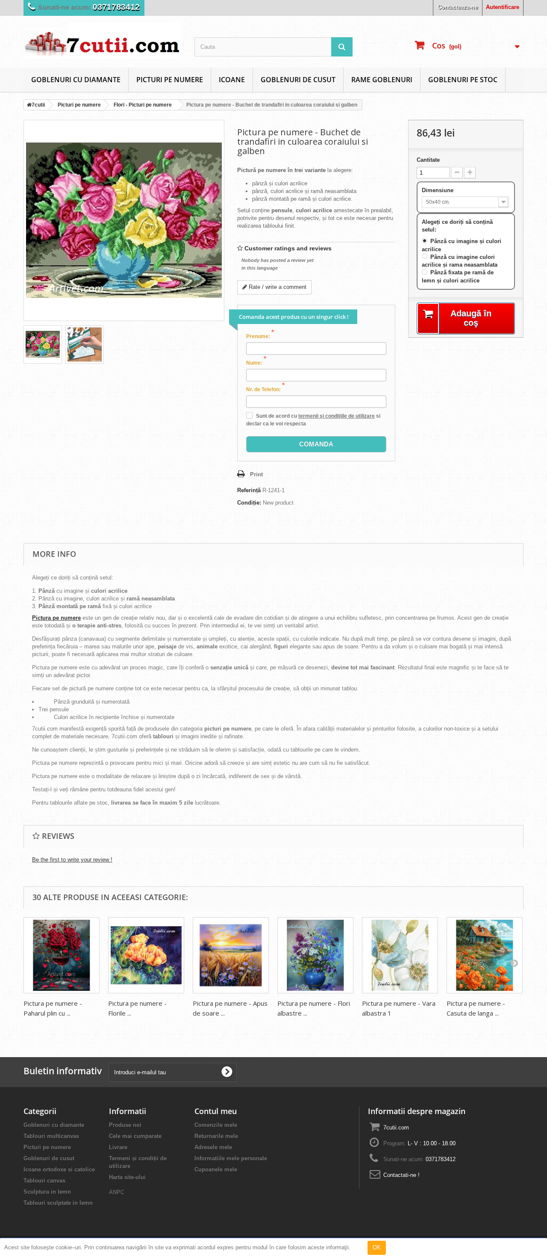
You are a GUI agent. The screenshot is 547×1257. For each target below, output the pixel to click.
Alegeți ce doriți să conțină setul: (457, 226)
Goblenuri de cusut (298, 79)
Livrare (118, 1147)
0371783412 (116, 7)
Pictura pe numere (56, 618)
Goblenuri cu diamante (76, 79)
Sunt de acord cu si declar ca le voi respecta (313, 420)
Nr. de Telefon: (265, 389)
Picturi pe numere (169, 79)
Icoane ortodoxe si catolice (59, 1169)
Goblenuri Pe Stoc (462, 79)
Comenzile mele (215, 1125)
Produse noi (125, 1125)
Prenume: (260, 336)
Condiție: (249, 502)
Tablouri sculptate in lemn (58, 1203)
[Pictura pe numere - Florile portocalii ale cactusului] (146, 955)
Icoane (232, 79)
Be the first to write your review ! (72, 859)
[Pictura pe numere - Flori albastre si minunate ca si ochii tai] (315, 955)
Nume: (256, 362)
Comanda (316, 444)
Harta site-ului (127, 1177)
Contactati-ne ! (401, 1175)
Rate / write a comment (276, 287)
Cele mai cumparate (135, 1136)
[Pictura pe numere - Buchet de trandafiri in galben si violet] (43, 344)
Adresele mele (213, 1147)
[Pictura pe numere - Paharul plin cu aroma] (62, 955)
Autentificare (502, 7)
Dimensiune (438, 190)
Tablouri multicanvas (51, 1136)
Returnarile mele (216, 1136)
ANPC (116, 1192)
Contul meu (215, 1111)
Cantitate (428, 160)
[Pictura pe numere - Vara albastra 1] (400, 955)
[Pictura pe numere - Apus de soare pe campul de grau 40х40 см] (231, 955)
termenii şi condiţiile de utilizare (336, 416)
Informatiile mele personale (230, 1158)
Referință (249, 490)
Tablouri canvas (44, 1180)
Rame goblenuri (381, 79)
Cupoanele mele (215, 1169)
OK (377, 1247)
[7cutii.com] (103, 40)
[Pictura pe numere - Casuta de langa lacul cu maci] (485, 955)
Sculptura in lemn (47, 1192)
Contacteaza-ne (458, 7)
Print (256, 474)
